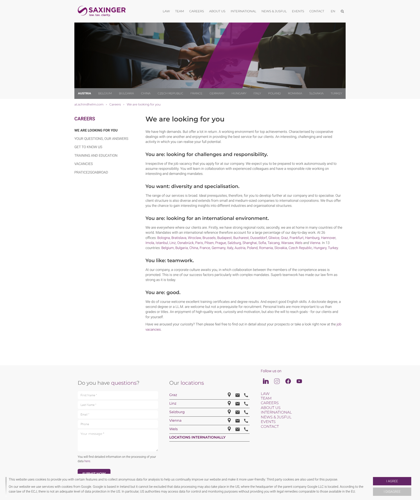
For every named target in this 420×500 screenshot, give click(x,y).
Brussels (209, 238)
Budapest (224, 238)
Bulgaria (126, 93)
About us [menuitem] (217, 11)
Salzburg (234, 243)
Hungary (239, 93)
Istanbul (162, 243)
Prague (220, 243)
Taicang (274, 243)
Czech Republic (170, 93)
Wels (299, 243)
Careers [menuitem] (196, 11)
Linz (173, 243)
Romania (295, 93)
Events (268, 422)
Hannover (328, 238)
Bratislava (179, 238)
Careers (84, 119)
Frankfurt (297, 238)
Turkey (336, 93)
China (145, 93)
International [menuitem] (243, 11)
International (276, 412)
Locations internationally (197, 437)
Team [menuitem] (179, 11)
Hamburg (312, 238)
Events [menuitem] (298, 11)
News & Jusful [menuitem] (274, 11)
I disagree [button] (392, 492)
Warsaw (287, 243)
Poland (274, 93)
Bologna (163, 238)
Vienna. (315, 243)
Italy (257, 93)
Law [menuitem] (166, 11)
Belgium (105, 93)
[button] (371, 487)
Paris (199, 243)
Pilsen (209, 243)
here (87, 461)
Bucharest (241, 238)
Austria (84, 93)
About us (270, 408)
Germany (217, 93)
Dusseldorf (258, 238)
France (196, 93)
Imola (149, 243)
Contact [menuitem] (316, 11)
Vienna (175, 421)
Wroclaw (194, 238)
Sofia (262, 243)
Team (266, 398)
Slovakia (316, 93)
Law (265, 394)
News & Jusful (276, 417)
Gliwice (273, 238)
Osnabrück (185, 243)
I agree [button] (392, 481)
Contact (270, 427)
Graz (284, 238)
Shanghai (250, 243)
